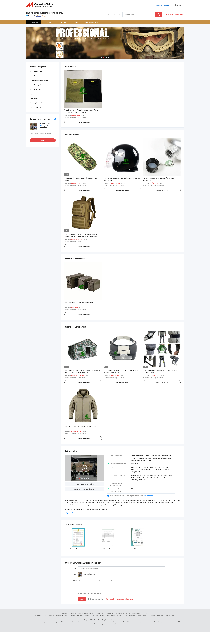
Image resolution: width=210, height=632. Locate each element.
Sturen (81, 599)
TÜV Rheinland (148, 496)
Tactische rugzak (35, 85)
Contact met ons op (91, 22)
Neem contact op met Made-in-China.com (117, 613)
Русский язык (111, 616)
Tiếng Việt (160, 616)
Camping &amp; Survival (38, 103)
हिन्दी (139, 616)
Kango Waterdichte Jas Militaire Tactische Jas (80, 426)
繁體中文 (58, 616)
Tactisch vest (34, 76)
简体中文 (51, 616)
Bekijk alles (68, 513)
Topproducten (136, 613)
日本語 (66, 616)
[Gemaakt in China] (40, 4)
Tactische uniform (36, 71)
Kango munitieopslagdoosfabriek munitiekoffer (80, 302)
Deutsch (86, 616)
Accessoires (34, 98)
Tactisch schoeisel (36, 89)
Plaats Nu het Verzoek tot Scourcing (119, 599)
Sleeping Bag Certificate (78, 549)
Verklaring (73, 613)
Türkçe (153, 616)
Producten (50, 22)
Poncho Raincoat (35, 107)
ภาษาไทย (146, 616)
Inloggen (159, 5)
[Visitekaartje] (55, 118)
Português (95, 616)
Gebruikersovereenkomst (85, 613)
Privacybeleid (99, 613)
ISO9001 (137, 549)
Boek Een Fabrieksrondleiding (84, 489)
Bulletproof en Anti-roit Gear (39, 80)
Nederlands (132, 616)
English (44, 616)
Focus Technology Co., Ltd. (102, 620)
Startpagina (34, 22)
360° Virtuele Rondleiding (85, 484)
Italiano (102, 616)
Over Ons (63, 22)
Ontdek (75, 22)
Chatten (44, 126)
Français (72, 616)
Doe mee (167, 5)
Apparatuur (33, 94)
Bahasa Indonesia (171, 616)
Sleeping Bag (107, 549)
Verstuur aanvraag (83, 122)
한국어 (119, 616)
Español (79, 616)
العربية (125, 616)
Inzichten (145, 613)
